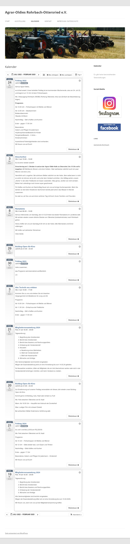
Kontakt (48, 21)
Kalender (35, 21)
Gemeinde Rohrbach (101, 145)
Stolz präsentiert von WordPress (16, 533)
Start (7, 21)
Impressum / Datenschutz (67, 21)
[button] (76, 514)
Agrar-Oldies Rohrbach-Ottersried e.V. (36, 12)
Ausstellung (20, 21)
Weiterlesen (72, 149)
